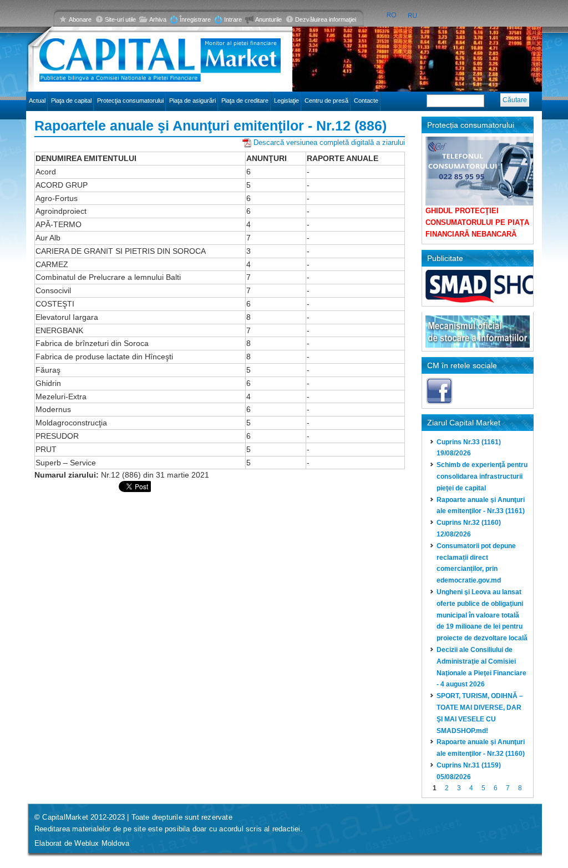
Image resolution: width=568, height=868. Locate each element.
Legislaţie (286, 100)
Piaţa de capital (71, 100)
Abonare (80, 19)
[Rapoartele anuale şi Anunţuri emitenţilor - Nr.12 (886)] (391, 15)
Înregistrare (195, 19)
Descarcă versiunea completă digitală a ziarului (329, 142)
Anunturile (268, 19)
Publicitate (445, 258)
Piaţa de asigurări (192, 100)
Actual (37, 100)
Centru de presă (326, 100)
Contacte (366, 100)
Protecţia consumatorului (130, 100)
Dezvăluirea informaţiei (325, 19)
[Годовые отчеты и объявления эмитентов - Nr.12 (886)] (413, 15)
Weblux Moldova (101, 843)
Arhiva (157, 19)
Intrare (233, 19)
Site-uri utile (120, 19)
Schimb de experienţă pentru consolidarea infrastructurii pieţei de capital (482, 476)
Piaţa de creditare (244, 100)
